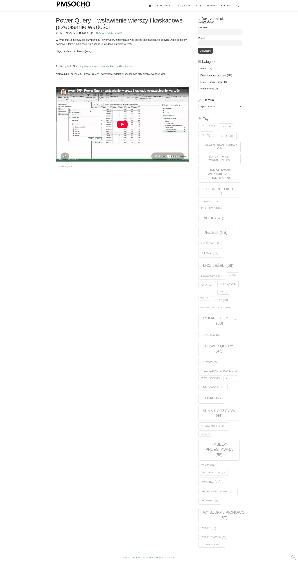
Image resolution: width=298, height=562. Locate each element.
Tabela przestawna (219, 449)
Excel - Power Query (109, 33)
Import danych (211, 208)
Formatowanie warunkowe (219, 159)
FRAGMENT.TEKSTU (219, 191)
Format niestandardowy (219, 147)
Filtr (226, 135)
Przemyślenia (207, 88)
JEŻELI (216, 232)
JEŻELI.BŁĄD (210, 243)
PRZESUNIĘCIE (210, 378)
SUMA (212, 398)
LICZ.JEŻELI (218, 265)
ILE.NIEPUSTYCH (209, 201)
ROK (230, 378)
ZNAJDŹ (208, 528)
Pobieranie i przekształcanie (215, 307)
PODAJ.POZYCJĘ (219, 321)
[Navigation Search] (237, 5)
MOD (204, 298)
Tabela (205, 434)
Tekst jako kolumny (213, 473)
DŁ (205, 135)
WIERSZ (211, 481)
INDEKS (213, 218)
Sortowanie (212, 386)
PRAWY (210, 362)
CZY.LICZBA (208, 126)
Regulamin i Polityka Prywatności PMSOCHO (149, 558)
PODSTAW (211, 334)
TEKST (207, 465)
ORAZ (221, 300)
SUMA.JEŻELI (214, 426)
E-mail (201, 38)
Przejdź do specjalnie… (219, 371)
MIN (223, 292)
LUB (233, 275)
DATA (226, 126)
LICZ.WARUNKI (211, 276)
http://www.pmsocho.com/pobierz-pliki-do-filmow (105, 66)
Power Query (66, 166)
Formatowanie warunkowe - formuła (219, 174)
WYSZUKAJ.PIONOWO (224, 515)
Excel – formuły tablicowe (213, 75)
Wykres (209, 500)
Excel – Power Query (211, 82)
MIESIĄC (228, 284)
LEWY (210, 253)
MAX (206, 284)
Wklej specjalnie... (218, 491)
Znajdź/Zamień (213, 537)
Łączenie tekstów (212, 545)
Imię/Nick (202, 27)
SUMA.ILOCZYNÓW (219, 413)
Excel (203, 68)
